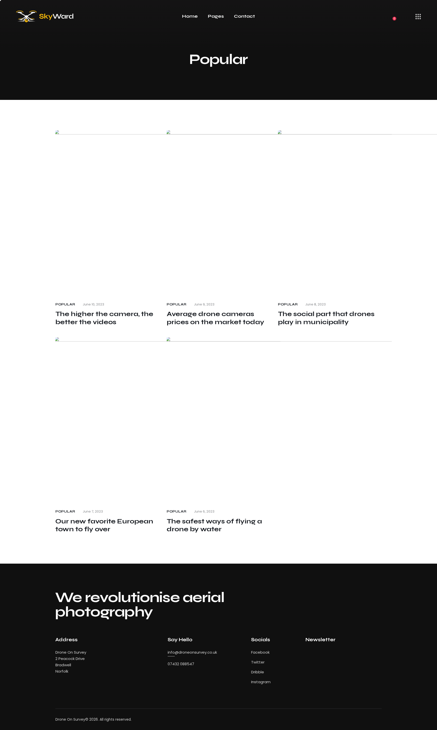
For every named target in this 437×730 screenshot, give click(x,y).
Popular (65, 304)
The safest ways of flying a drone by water (214, 525)
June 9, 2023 (204, 304)
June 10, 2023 (93, 304)
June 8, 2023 (315, 304)
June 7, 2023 (93, 511)
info (171, 652)
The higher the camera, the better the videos (104, 318)
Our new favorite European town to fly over (104, 525)
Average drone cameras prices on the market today (215, 318)
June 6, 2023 (204, 511)
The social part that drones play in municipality (326, 318)
